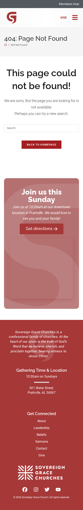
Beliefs (41, 435)
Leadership (41, 428)
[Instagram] (36, 489)
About (41, 421)
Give (63, 17)
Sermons (41, 441)
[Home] (5, 44)
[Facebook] (25, 489)
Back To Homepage (41, 144)
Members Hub (69, 4)
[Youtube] (58, 489)
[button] (75, 17)
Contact (41, 448)
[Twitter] (47, 489)
